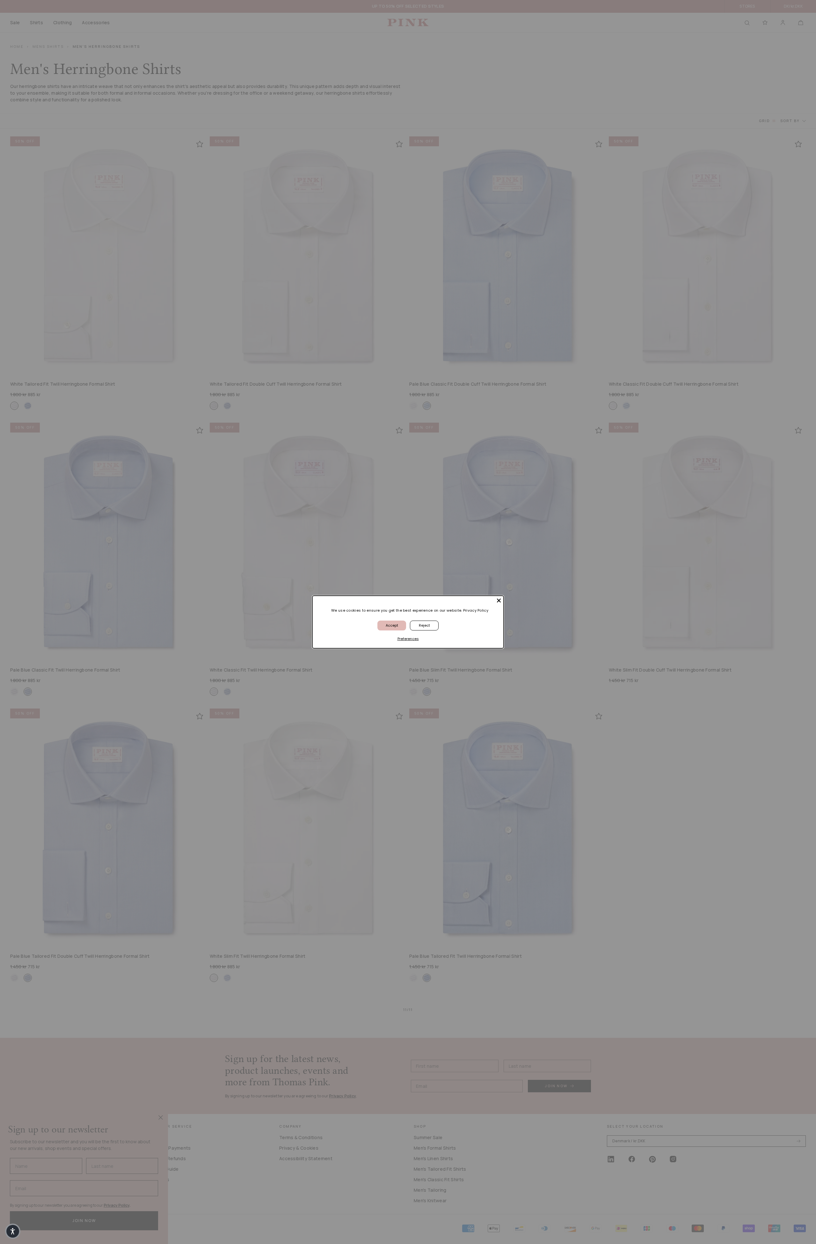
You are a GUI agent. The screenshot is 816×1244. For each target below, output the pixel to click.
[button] (12, 1231)
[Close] (499, 600)
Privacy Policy (475, 610)
